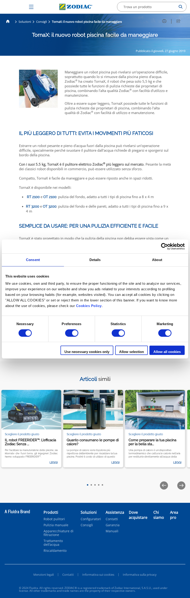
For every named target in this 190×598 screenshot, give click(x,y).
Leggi (54, 462)
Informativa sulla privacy (140, 574)
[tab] (88, 485)
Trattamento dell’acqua (53, 542)
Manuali (112, 531)
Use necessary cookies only (86, 352)
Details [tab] (95, 260)
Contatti (112, 519)
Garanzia (113, 525)
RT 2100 (34, 197)
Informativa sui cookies (98, 574)
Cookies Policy (89, 306)
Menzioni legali (43, 574)
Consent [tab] (33, 260)
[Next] (181, 485)
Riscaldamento (55, 550)
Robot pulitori (54, 519)
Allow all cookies (167, 352)
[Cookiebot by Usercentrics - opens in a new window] (164, 246)
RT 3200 (32, 206)
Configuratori (91, 519)
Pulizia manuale (56, 525)
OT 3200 (49, 206)
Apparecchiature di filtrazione (58, 533)
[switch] (71, 333)
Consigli (41, 22)
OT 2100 (49, 197)
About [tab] (157, 260)
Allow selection (131, 352)
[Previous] (164, 485)
